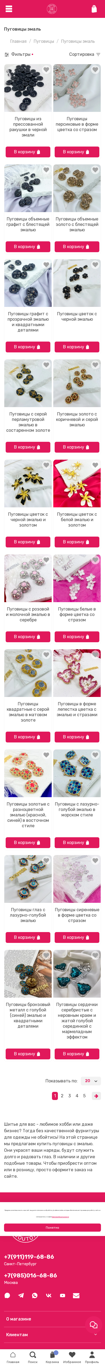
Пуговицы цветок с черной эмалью (77, 316)
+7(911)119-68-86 (29, 1257)
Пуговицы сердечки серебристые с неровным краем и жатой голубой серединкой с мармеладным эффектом (77, 1021)
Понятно (52, 1227)
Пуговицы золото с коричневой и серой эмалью (77, 419)
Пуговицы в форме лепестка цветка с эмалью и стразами (77, 709)
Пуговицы (44, 41)
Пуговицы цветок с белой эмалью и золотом (77, 520)
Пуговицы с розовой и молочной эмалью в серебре (28, 614)
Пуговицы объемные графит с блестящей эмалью (28, 224)
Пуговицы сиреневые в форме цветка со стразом (77, 915)
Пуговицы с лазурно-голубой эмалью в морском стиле (77, 809)
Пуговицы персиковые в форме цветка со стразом (77, 124)
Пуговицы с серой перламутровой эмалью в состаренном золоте (28, 422)
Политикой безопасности (60, 1217)
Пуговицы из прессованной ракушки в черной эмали (28, 127)
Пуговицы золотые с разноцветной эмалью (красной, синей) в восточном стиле (28, 815)
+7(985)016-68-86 (30, 1275)
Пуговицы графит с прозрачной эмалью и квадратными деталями (28, 322)
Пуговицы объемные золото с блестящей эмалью (77, 224)
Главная (18, 41)
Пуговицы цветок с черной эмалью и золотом (28, 520)
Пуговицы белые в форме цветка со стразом (77, 614)
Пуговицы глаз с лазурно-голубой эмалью (28, 915)
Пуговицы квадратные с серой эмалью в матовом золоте (28, 712)
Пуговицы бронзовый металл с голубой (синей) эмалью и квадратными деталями (28, 1015)
